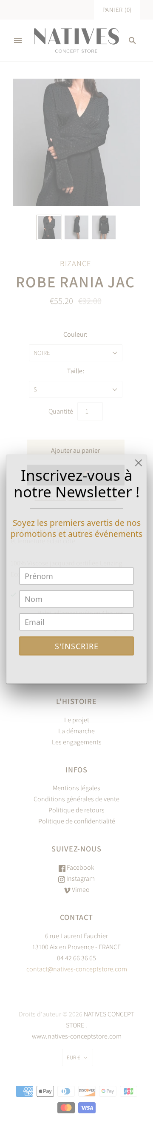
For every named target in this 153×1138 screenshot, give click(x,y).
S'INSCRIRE (77, 646)
